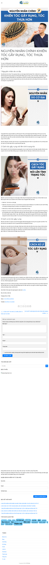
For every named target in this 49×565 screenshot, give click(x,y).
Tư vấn (3, 559)
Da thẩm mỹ (20, 520)
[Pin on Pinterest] (28, 306)
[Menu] (1, 2)
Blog (3, 539)
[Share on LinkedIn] (30, 306)
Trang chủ (4, 556)
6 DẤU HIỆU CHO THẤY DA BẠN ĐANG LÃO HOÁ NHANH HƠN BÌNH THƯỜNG (18, 506)
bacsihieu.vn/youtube (9, 301)
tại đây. (24, 290)
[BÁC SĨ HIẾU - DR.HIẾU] (24, 3)
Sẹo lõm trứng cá (35, 522)
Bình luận (5, 323)
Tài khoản (4, 551)
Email (4, 340)
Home (3, 546)
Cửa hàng (4, 541)
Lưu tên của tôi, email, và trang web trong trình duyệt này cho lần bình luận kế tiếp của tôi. (24, 352)
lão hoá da (44, 520)
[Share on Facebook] (21, 306)
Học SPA (34, 520)
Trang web (5, 346)
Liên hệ (3, 549)
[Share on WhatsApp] (19, 306)
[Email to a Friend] (26, 306)
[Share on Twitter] (23, 306)
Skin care (27, 522)
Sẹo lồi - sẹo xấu (42, 522)
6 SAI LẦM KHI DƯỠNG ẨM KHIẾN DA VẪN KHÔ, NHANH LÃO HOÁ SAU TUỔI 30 (19, 511)
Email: (2, 486)
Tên (4, 334)
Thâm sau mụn (8, 524)
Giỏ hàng (4, 544)
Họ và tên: (3, 481)
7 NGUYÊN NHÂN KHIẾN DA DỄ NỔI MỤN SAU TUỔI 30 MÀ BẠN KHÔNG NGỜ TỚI (19, 508)
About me (4, 536)
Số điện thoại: (4, 491)
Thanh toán (4, 554)
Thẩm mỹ (18, 524)
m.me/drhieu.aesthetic (9, 298)
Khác (39, 520)
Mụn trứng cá (5, 522)
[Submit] (46, 366)
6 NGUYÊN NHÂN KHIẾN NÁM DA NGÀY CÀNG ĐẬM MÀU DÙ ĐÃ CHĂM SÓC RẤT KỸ (20, 503)
